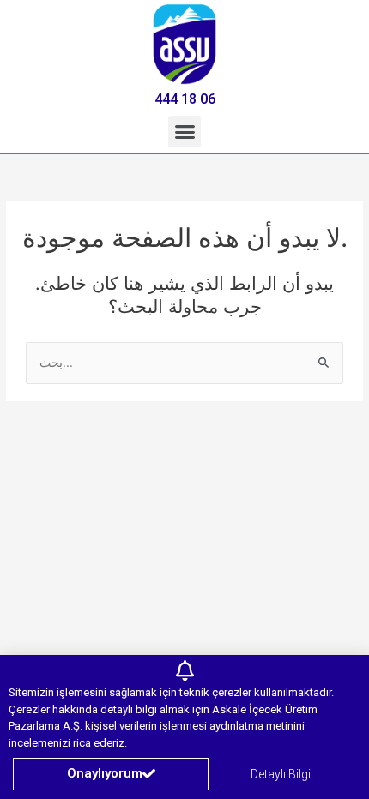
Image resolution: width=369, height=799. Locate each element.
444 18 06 (184, 99)
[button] (184, 132)
